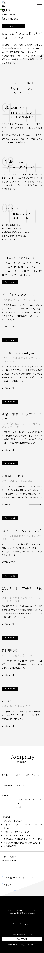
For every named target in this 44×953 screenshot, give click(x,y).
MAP (18, 806)
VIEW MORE (8, 326)
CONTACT (22, 939)
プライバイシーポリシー (22, 924)
